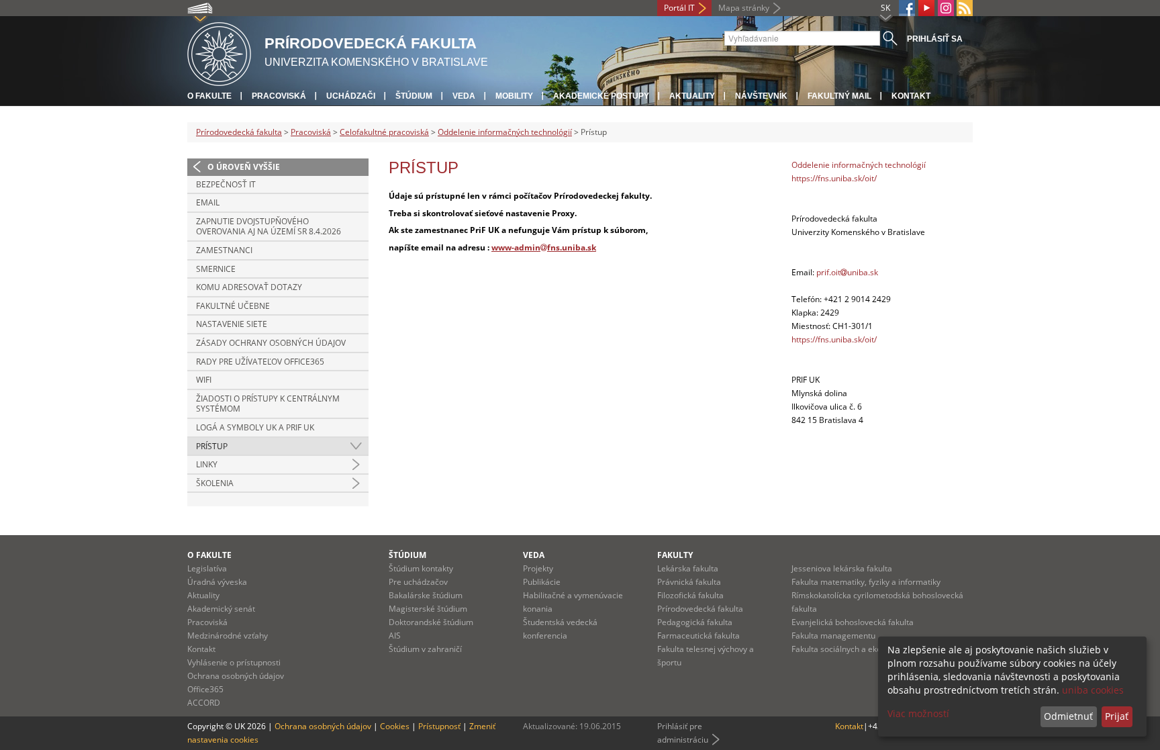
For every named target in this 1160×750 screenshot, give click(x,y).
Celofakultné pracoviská (384, 132)
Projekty (538, 568)
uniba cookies (1093, 690)
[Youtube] (926, 8)
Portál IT (679, 7)
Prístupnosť (439, 726)
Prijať (1116, 716)
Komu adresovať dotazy (249, 287)
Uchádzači (350, 96)
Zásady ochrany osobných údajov (271, 342)
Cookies (394, 726)
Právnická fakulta (689, 582)
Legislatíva (207, 568)
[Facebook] (907, 8)
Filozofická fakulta (690, 595)
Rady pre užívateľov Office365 (260, 361)
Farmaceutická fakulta (698, 635)
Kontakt (910, 96)
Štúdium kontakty (421, 568)
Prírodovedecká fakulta (239, 132)
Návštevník (761, 96)
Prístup (212, 446)
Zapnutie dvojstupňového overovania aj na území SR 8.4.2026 (268, 227)
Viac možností (918, 713)
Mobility (514, 96)
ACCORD (203, 702)
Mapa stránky (743, 7)
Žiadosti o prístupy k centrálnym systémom (268, 404)
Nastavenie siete (231, 324)
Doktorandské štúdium (431, 622)
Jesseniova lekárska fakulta (841, 568)
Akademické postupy (601, 96)
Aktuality (692, 96)
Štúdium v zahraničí (425, 649)
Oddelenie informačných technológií (505, 132)
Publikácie (542, 582)
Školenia (215, 483)
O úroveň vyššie (243, 167)
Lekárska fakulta (687, 568)
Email (208, 202)
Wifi (203, 379)
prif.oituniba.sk (847, 272)
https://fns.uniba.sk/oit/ (834, 178)
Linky (207, 464)
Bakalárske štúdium (426, 595)
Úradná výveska (217, 582)
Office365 (205, 689)
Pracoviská (279, 96)
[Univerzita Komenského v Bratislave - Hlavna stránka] (219, 52)
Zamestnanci (224, 250)
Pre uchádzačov (418, 582)
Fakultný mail (839, 96)
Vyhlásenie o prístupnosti (234, 662)
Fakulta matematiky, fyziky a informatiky (865, 582)
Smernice (216, 269)
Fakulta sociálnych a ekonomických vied (864, 649)
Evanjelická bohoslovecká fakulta (852, 622)
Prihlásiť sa (935, 39)
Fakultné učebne (233, 306)
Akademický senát (221, 608)
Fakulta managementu (833, 635)
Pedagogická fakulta (694, 622)
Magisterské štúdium (428, 608)
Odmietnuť (1068, 716)
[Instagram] (946, 8)
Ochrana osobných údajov (235, 676)
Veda (463, 96)
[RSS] (965, 8)
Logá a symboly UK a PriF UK (255, 427)
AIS (395, 635)
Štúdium (413, 96)
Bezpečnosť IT (226, 184)
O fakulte (209, 96)
